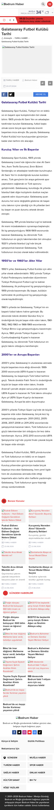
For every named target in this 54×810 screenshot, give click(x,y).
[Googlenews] (35, 732)
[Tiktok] (40, 732)
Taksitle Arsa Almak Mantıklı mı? (12, 569)
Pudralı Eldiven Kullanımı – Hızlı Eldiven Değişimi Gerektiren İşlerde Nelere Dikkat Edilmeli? (11, 533)
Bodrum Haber (31, 80)
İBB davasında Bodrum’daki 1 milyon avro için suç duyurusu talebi (39, 681)
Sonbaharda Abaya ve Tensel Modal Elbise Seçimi (40, 570)
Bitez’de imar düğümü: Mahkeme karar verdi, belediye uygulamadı (14, 653)
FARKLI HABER (21, 38)
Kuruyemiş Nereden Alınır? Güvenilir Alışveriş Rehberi (39, 528)
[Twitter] (19, 732)
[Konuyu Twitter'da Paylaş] (11, 94)
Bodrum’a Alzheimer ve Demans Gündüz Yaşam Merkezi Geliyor (39, 653)
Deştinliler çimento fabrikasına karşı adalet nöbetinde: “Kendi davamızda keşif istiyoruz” (35, 21)
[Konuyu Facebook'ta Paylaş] (5, 94)
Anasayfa (8, 38)
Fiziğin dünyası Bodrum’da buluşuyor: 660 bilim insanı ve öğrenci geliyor (14, 623)
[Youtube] (29, 732)
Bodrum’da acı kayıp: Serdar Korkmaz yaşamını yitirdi (14, 707)
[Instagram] (24, 732)
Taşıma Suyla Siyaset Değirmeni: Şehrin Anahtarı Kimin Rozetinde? (14, 681)
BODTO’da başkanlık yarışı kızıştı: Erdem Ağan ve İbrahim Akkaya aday (39, 622)
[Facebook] (14, 732)
